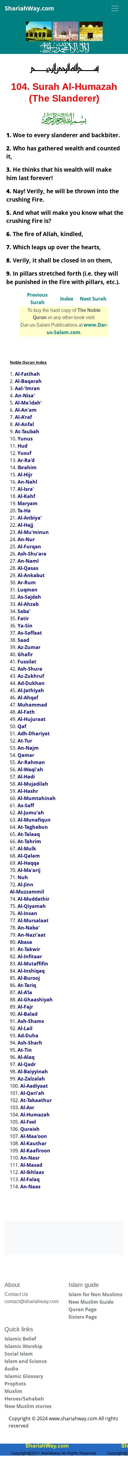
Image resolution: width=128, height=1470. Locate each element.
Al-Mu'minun (33, 532)
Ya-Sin (25, 625)
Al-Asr (27, 1107)
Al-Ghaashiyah (35, 999)
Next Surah (93, 298)
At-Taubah (27, 431)
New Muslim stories (27, 1406)
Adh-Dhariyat (34, 733)
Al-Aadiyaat (34, 1086)
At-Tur (25, 740)
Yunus (25, 438)
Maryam (28, 503)
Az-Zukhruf (31, 676)
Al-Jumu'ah (31, 812)
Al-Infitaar (30, 956)
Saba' (24, 611)
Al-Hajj (25, 525)
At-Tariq (27, 985)
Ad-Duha (28, 1035)
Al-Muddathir (33, 899)
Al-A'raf (23, 417)
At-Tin (25, 1050)
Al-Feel (28, 1122)
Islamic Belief (20, 1338)
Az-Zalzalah (31, 1078)
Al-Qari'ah (32, 1093)
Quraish (30, 1129)
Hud (22, 446)
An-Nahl (27, 482)
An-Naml (28, 561)
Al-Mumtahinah (37, 798)
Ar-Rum (27, 582)
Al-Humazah (35, 1114)
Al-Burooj (29, 978)
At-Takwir (29, 949)
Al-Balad (28, 1014)
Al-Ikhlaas (32, 1172)
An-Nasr (30, 1157)
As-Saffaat (30, 633)
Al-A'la (25, 992)
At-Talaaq (29, 834)
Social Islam (18, 1353)
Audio (11, 1368)
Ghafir (25, 654)
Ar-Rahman (31, 762)
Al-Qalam (29, 855)
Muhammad (32, 704)
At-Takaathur (36, 1100)
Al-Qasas (28, 568)
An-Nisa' (25, 395)
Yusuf (24, 453)
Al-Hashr (28, 791)
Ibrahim (27, 467)
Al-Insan (27, 913)
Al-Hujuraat (32, 719)
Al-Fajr (25, 1006)
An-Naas (30, 1186)
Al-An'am (26, 410)
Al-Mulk (27, 848)
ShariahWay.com (29, 8)
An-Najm (28, 748)
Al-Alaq (26, 1057)
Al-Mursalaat (33, 920)
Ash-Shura (30, 668)
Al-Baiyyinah (33, 1071)
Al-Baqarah (28, 381)
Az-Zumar (29, 647)
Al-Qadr (27, 1064)
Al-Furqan (29, 546)
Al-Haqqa (28, 863)
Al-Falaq (30, 1179)
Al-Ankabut (31, 575)
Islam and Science (25, 1361)
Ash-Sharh (30, 1042)
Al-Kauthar (33, 1143)
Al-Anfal (24, 424)
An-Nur (26, 539)
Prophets (15, 1383)
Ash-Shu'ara (32, 553)
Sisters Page (82, 1317)
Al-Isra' (26, 489)
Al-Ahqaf (28, 697)
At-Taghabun (33, 827)
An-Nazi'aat (32, 935)
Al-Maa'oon (33, 1136)
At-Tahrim (29, 841)
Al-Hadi (26, 776)
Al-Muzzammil (27, 891)
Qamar (26, 755)
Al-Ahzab (28, 604)
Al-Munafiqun (34, 820)
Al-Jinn (25, 884)
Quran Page (82, 1309)
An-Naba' (29, 927)
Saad (23, 640)
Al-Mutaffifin (33, 963)
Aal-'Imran (27, 388)
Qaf (22, 726)
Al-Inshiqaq (31, 971)
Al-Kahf (26, 496)
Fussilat (27, 661)
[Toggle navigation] (115, 8)
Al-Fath (26, 712)
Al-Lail (25, 1028)
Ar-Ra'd (26, 460)
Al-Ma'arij (29, 870)
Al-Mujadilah (33, 784)
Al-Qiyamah (32, 906)
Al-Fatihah (27, 374)
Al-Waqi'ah (30, 769)
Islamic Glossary (23, 1376)
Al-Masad (31, 1165)
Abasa (25, 942)
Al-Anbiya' (30, 517)
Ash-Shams (31, 1021)
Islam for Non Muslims (95, 1294)
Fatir (23, 618)
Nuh (23, 877)
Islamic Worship (23, 1346)
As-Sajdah (29, 597)
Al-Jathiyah (31, 690)
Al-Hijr (25, 474)
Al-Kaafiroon (35, 1150)
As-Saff (26, 805)
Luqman (28, 589)
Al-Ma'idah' (28, 402)
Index (66, 298)
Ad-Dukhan (31, 683)
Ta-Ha (24, 510)
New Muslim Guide (90, 1302)
